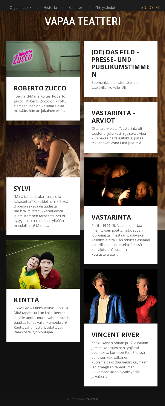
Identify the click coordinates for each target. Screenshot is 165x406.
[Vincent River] (120, 296)
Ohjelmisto (19, 7)
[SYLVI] (43, 151)
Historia (50, 7)
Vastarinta (111, 217)
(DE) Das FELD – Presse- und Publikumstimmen (121, 63)
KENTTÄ (26, 300)
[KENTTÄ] (43, 264)
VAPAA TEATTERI (83, 21)
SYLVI (22, 188)
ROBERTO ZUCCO (40, 88)
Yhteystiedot (105, 7)
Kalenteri (76, 7)
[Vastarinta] (120, 181)
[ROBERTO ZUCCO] (43, 59)
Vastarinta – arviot (114, 116)
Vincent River (115, 334)
